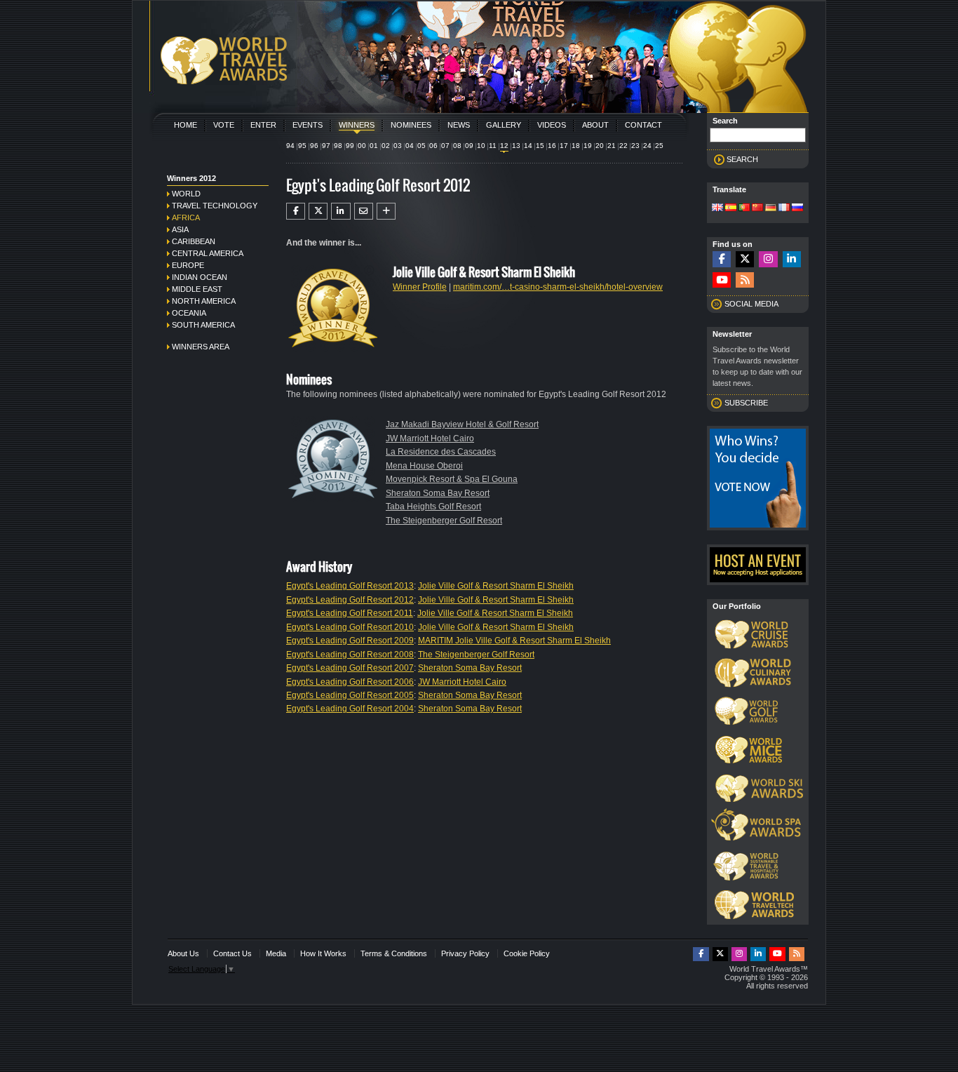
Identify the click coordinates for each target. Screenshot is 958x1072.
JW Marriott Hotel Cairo (430, 438)
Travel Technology (214, 205)
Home (185, 125)
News (458, 125)
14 (528, 145)
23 (635, 145)
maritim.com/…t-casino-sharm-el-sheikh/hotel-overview (558, 287)
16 (552, 145)
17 (564, 145)
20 (599, 145)
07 (445, 145)
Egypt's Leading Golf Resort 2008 (350, 654)
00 (362, 145)
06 (433, 145)
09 (469, 145)
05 (421, 145)
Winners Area (200, 346)
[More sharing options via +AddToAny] (386, 211)
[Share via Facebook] (295, 211)
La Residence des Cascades (441, 452)
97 (326, 145)
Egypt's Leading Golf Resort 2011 (349, 613)
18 (576, 145)
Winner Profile (420, 287)
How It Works (323, 953)
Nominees (411, 125)
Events (307, 125)
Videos (551, 125)
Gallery (503, 125)
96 (314, 145)
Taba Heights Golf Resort (433, 506)
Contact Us (232, 953)
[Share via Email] (363, 211)
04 (409, 145)
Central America (207, 253)
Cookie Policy (527, 953)
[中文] (757, 208)
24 (647, 145)
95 (302, 145)
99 (350, 145)
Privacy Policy (465, 953)
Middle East (197, 289)
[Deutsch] (770, 208)
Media (276, 953)
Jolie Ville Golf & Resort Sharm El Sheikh (496, 586)
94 (290, 145)
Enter (263, 125)
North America (204, 301)
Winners (357, 125)
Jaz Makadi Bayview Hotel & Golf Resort (462, 424)
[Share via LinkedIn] (340, 211)
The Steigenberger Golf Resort (444, 520)
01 (374, 145)
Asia (180, 229)
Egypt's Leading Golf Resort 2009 (350, 640)
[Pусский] (797, 208)
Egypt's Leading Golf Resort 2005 (350, 695)
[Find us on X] (745, 259)
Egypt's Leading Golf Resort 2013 (350, 586)
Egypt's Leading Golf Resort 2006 (350, 682)
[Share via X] (318, 211)
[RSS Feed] (745, 280)
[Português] (744, 208)
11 (493, 145)
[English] (717, 208)
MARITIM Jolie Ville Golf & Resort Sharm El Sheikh (514, 640)
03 (397, 145)
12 (504, 145)
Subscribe (746, 402)
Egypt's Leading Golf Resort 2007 (350, 668)
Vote (223, 125)
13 (516, 145)
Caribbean (193, 241)
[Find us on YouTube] (722, 280)
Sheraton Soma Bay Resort (438, 493)
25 (659, 145)
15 (540, 145)
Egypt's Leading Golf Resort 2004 (350, 708)
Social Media (751, 304)
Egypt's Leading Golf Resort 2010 (350, 627)
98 (338, 145)
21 (611, 145)
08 (457, 145)
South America (203, 325)
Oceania (189, 313)
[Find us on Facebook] (722, 259)
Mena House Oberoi (424, 466)
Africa (186, 217)
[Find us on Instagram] (768, 259)
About (595, 125)
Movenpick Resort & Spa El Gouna (452, 479)
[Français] (784, 208)
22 (623, 145)
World (186, 193)
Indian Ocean (199, 277)
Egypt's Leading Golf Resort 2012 (350, 600)
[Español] (730, 208)
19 (587, 145)
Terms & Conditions (393, 953)
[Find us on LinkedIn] (792, 259)
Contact (643, 125)
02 (386, 145)
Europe (188, 265)
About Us (183, 953)
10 (481, 145)
